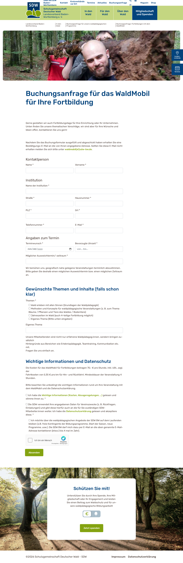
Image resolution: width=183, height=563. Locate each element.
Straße (30, 198)
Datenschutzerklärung (78, 411)
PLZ (28, 210)
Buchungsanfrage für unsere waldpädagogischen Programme (86, 25)
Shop (153, 3)
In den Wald (88, 13)
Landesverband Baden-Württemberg (35, 25)
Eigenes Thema (34, 324)
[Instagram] (130, 5)
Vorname (80, 164)
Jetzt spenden (91, 528)
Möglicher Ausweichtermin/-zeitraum (47, 255)
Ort (77, 210)
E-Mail (79, 224)
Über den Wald (122, 13)
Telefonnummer (35, 224)
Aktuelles (102, 3)
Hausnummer (83, 198)
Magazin (144, 3)
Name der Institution (37, 185)
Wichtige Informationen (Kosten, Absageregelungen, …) (72, 395)
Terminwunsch (34, 243)
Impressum (118, 556)
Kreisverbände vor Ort (77, 2)
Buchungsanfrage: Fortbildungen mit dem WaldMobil (133, 25)
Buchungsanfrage (118, 3)
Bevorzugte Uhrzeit (86, 243)
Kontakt (64, 3)
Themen (31, 300)
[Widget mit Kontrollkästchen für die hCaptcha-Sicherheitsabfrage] (47, 440)
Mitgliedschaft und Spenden (145, 13)
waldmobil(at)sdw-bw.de (78, 149)
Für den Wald (105, 13)
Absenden (34, 452)
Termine (91, 3)
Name (29, 164)
